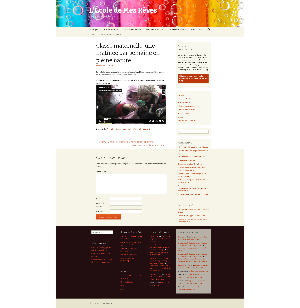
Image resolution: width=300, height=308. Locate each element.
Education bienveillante (132, 29)
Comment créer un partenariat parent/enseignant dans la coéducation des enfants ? (192, 188)
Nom (98, 199)
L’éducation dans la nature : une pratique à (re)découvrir (128, 129)
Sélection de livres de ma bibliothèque (191, 157)
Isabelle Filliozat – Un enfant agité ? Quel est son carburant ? (125, 141)
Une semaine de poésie (186, 160)
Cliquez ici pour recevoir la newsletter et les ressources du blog (193, 78)
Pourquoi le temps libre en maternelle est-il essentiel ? (161, 238)
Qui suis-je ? (93, 29)
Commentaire (102, 171)
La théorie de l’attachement (198, 271)
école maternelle (184, 265)
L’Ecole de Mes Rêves (111, 29)
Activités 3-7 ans (197, 29)
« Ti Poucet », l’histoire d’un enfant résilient (193, 147)
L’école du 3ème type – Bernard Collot (191, 216)
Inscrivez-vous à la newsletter (110, 35)
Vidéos (91, 35)
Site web (99, 211)
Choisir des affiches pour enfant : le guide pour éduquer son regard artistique (159, 247)
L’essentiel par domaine (177, 29)
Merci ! (122, 285)
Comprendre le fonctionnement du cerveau (193, 194)
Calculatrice (182, 237)
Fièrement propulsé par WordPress (101, 303)
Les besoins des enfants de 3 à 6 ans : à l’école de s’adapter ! (160, 276)
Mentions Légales (126, 282)
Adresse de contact (100, 205)
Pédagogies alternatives (155, 29)
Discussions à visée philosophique (150, 145)
